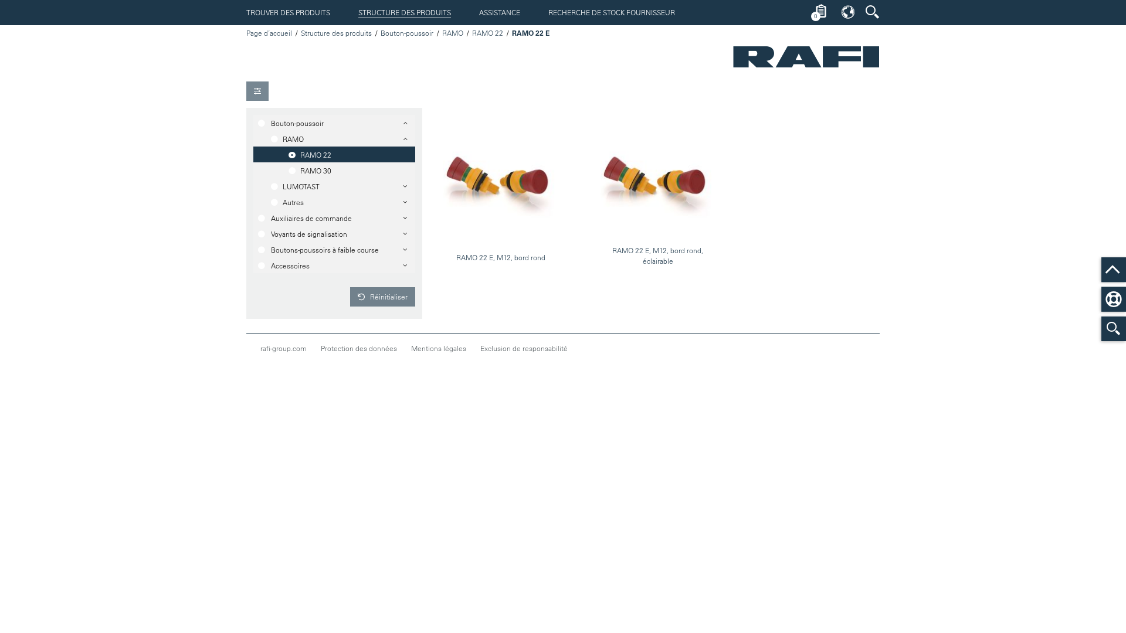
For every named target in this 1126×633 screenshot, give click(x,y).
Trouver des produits (288, 12)
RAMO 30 (315, 170)
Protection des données (359, 348)
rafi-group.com (283, 348)
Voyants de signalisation (309, 234)
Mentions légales (438, 348)
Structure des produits (404, 12)
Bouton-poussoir (407, 33)
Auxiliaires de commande (311, 218)
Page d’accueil (269, 33)
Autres (293, 202)
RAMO (452, 33)
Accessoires (290, 265)
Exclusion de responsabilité (524, 348)
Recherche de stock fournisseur (611, 12)
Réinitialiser (388, 296)
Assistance (499, 12)
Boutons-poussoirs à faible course (325, 249)
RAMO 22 (487, 33)
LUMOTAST (301, 186)
